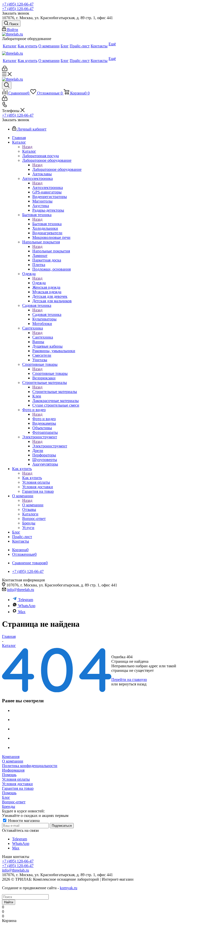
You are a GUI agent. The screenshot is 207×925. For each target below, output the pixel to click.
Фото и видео (44, 419)
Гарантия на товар (18, 788)
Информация (13, 770)
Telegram (25, 600)
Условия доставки (17, 784)
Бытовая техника (47, 224)
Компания (10, 756)
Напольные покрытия (51, 251)
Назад (27, 147)
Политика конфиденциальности (29, 766)
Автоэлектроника (47, 187)
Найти (8, 902)
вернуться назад (132, 684)
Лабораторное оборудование (57, 169)
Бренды (8, 806)
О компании (32, 505)
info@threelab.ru (20, 589)
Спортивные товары (50, 373)
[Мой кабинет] (4, 70)
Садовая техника (46, 314)
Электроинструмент (49, 446)
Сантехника (42, 337)
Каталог (29, 151)
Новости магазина (23, 820)
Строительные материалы (54, 391)
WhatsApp (26, 606)
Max (21, 612)
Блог (6, 797)
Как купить (32, 478)
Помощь (9, 775)
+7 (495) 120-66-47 (18, 4)
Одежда (39, 283)
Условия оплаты (16, 779)
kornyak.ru (68, 888)
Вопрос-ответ (13, 802)
